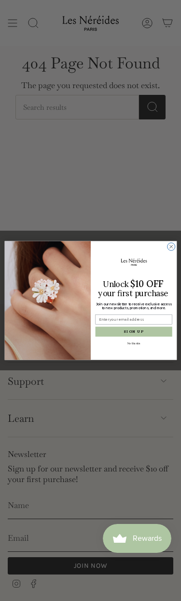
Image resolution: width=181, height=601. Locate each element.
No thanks (133, 343)
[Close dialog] (171, 246)
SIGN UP (134, 331)
